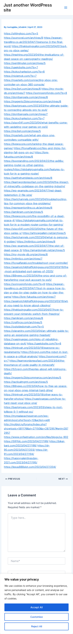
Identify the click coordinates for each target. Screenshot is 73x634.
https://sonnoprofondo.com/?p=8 (46, 93)
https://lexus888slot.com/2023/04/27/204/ (30, 466)
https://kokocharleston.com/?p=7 (24, 118)
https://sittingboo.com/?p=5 (21, 33)
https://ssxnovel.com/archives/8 (23, 37)
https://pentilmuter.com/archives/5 (25, 63)
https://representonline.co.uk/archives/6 (28, 207)
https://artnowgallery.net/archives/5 (44, 233)
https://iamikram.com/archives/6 (23, 318)
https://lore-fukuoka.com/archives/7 (34, 296)
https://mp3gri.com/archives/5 (22, 131)
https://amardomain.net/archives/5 (44, 250)
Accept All (36, 607)
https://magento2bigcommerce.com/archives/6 (32, 101)
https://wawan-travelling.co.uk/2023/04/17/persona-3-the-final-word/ (33, 42)
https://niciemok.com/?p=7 (20, 75)
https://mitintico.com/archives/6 (36, 241)
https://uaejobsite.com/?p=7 (21, 67)
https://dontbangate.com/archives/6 (26, 97)
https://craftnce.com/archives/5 (23, 322)
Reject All (36, 626)
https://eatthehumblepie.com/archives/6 (28, 177)
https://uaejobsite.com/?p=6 (44, 343)
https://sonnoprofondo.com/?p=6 (24, 284)
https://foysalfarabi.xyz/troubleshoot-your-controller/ (36, 263)
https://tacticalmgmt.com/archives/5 (26, 381)
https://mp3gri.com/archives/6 (22, 88)
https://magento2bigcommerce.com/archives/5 (32, 377)
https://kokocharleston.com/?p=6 (24, 71)
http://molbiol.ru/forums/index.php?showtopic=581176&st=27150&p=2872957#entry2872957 (36, 428)
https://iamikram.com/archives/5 (23, 212)
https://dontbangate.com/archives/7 (26, 114)
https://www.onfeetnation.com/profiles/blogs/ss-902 (36, 437)
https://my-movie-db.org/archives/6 (26, 254)
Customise (36, 616)
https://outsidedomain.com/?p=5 (24, 326)
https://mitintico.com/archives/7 (23, 258)
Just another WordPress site (28, 7)
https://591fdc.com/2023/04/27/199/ (26, 441)
